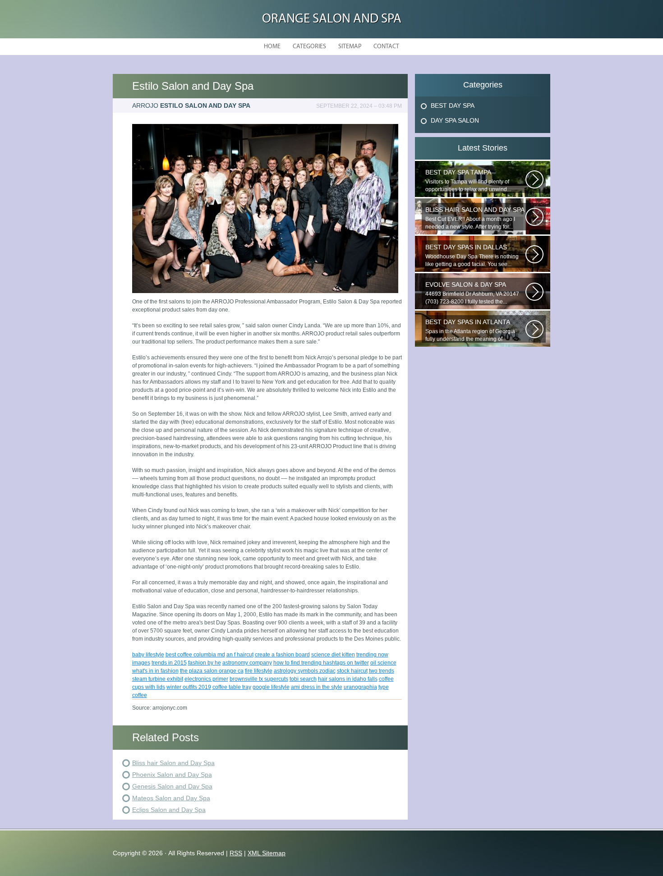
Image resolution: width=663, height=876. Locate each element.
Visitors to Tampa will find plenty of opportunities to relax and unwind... (468, 181)
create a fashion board (282, 654)
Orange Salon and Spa (331, 19)
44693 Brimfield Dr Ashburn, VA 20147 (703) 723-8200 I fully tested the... (472, 293)
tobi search (303, 679)
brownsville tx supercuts (259, 679)
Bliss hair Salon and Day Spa (173, 762)
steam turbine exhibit (157, 679)
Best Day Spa (452, 105)
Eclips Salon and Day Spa (169, 809)
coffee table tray (231, 687)
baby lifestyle (148, 654)
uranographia (360, 687)
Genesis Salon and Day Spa (172, 786)
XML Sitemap (266, 853)
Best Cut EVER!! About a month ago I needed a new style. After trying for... (475, 218)
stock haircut (352, 671)
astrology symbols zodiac (305, 671)
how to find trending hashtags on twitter (321, 663)
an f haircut (239, 654)
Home (272, 46)
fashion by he (204, 663)
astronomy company (247, 663)
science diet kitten (333, 654)
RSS (236, 853)
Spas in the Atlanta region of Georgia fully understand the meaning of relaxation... (470, 330)
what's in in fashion (155, 671)
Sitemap (349, 46)
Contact (386, 46)
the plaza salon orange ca (212, 671)
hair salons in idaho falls (348, 679)
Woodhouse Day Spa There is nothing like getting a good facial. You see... (472, 255)
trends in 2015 (169, 663)
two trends (381, 671)
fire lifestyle (258, 671)
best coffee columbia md (195, 654)
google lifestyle (271, 687)
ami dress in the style (316, 687)
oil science (383, 663)
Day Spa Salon (455, 120)
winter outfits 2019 (188, 687)
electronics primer (206, 679)
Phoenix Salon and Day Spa (172, 774)
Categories (309, 46)
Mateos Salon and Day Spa (171, 798)
